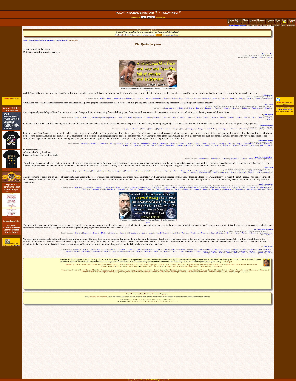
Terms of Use (291, 25)
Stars (260, 117)
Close (95, 233)
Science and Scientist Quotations (98, 296)
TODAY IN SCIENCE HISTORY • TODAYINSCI (148, 12)
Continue (88, 187)
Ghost (173, 187)
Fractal (190, 270)
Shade (243, 159)
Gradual (113, 233)
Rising (214, 117)
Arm (92, 249)
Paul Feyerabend (11, 206)
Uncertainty (250, 189)
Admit (84, 249)
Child (138, 98)
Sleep (235, 251)
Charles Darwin (112, 265)
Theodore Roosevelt (108, 266)
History (200, 129)
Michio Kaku (158, 266)
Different (156, 117)
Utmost (260, 189)
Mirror (268, 57)
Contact (291, 20)
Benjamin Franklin (193, 265)
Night (165, 251)
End (117, 187)
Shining (230, 117)
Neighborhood (108, 189)
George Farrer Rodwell (265, 140)
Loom (231, 171)
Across (76, 249)
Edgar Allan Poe (267, 54)
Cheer (131, 249)
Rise (205, 117)
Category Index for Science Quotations (41, 40)
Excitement (156, 98)
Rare (198, 117)
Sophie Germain (11, 195)
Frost (267, 249)
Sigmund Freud (229, 265)
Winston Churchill (206, 265)
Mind (252, 171)
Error (125, 187)
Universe (252, 233)
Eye (165, 98)
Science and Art (157, 272)
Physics (119, 272)
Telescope (239, 189)
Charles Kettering (205, 266)
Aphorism (103, 144)
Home (248, 25)
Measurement (264, 187)
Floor (196, 144)
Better (86, 171)
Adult (101, 98)
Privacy (284, 25)
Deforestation (105, 270)
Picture (215, 172)
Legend (136, 145)
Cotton (166, 249)
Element (157, 171)
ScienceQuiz (238, 21)
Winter (261, 253)
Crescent (139, 117)
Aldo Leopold (268, 105)
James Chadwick (11, 199)
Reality (189, 251)
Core (158, 249)
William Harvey (11, 201)
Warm (235, 253)
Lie (143, 233)
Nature (156, 251)
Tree (220, 253)
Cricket (148, 117)
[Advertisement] (148, 5)
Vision (249, 98)
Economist (139, 171)
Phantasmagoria (204, 172)
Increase (193, 187)
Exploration (155, 187)
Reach (232, 98)
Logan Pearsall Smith (266, 125)
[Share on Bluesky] (278, 101)
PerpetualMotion (270, 21)
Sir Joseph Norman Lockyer (263, 230)
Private (181, 251)
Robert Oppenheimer (191, 266)
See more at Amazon (11, 170)
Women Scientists (215, 272)
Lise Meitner (11, 210)
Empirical (109, 187)
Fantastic (227, 249)
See (232, 172)
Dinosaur (173, 270)
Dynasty (159, 129)
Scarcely (177, 189)
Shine (222, 117)
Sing (238, 117)
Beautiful (129, 98)
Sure (236, 233)
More (267, 171)
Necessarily (95, 189)
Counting (129, 117)
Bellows (118, 144)
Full (180, 98)
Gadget (226, 108)
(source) (148, 90)
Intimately (204, 187)
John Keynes (11, 204)
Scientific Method (216, 233)
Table (234, 145)
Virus (196, 272)
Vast (271, 233)
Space (205, 189)
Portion (188, 145)
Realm (158, 189)
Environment (182, 270)
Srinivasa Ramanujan (126, 265)
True (240, 98)
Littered (160, 145)
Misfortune (205, 98)
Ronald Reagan (134, 266)
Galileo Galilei (218, 265)
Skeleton (197, 145)
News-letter (277, 21)
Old (184, 172)
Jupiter (232, 270)
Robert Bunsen (241, 265)
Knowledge (222, 129)
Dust (189, 144)
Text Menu (255, 25)
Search (284, 20)
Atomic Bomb (79, 270)
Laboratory (125, 145)
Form (252, 249)
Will (268, 189)
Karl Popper (167, 266)
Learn (224, 159)
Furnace (204, 144)
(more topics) (245, 271)
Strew (214, 253)
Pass (131, 189)
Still (259, 251)
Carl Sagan (227, 262)
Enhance (217, 249)
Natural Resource (95, 272)
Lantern (223, 171)
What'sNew (245, 21)
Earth (197, 108)
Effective (103, 233)
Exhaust (144, 187)
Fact (174, 129)
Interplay (214, 171)
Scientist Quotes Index (11, 221)
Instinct (188, 98)
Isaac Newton (149, 35)
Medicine (85, 272)
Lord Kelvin (136, 35)
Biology (88, 270)
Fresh (173, 98)
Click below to (11, 225)
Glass (213, 144)
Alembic (93, 144)
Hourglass (267, 144)
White (243, 253)
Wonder (258, 98)
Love (246, 270)
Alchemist (84, 144)
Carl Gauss (11, 205)
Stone (216, 145)
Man (128, 251)
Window (252, 253)
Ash (111, 144)
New (223, 98)
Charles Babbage (11, 212)
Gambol (68, 251)
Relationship (256, 108)
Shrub (213, 251)
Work (267, 234)
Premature (243, 129)
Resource (167, 189)
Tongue (243, 145)
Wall (269, 145)
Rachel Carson (268, 95)
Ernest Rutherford (11, 197)
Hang (238, 144)
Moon (181, 117)
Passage (179, 145)
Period (233, 129)
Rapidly (140, 189)
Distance (98, 187)
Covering (182, 249)
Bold (93, 171)
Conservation (164, 270)
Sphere (207, 145)
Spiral (246, 117)
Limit (243, 187)
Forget (217, 108)
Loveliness (233, 159)
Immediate (182, 187)
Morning (147, 251)
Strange (225, 145)
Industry (234, 108)
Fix (182, 129)
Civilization (180, 108)
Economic (128, 171)
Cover (173, 249)
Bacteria (139, 270)
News (260, 25)
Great (229, 144)
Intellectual (210, 129)
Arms (98, 249)
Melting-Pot (169, 145)
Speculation (215, 189)
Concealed (148, 249)
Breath (253, 57)
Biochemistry (147, 270)
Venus (268, 119)
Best (76, 117)
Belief (134, 129)
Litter (152, 145)
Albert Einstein (122, 35)
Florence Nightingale (150, 265)
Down (200, 249)
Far (175, 171)
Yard (269, 253)
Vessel (261, 145)
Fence (236, 249)
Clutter (190, 108)
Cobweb (172, 144)
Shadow (196, 189)
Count (120, 117)
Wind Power (203, 272)
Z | (174, 299)
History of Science (214, 270)
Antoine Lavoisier (11, 209)
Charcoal (163, 144)
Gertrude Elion (11, 196)
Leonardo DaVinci (146, 266)
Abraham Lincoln (121, 266)
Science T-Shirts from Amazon (11, 109)
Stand (251, 251)
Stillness (267, 251)
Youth (231, 272)
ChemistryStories (261, 21)
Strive (228, 233)
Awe (108, 98)
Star (253, 117)
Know (212, 187)
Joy (261, 57)
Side (220, 251)
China (151, 129)
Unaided (242, 172)
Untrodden (263, 233)
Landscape (96, 251)
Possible (193, 233)
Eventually (135, 187)
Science (253, 129)
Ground (122, 233)
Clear (146, 98)
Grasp (198, 171)
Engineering (115, 270)
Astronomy (202, 159)
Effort (148, 171)
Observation (121, 189)
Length (106, 251)
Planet (184, 233)
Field (244, 249)
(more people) (218, 266)
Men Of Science (162, 233)
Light (173, 117)
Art (105, 249)
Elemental (208, 108)
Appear (76, 171)
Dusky (209, 249)
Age (126, 129)
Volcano (190, 272)
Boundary (78, 187)
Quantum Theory (137, 272)
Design (191, 249)
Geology (190, 129)
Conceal (138, 249)
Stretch (206, 253)
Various (252, 145)
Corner (111, 117)
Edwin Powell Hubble (266, 184)
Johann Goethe (178, 266)
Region (224, 172)
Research (147, 272)
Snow (243, 251)
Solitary (251, 159)
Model (138, 251)
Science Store (276, 25)
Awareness (168, 108)
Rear (198, 251)
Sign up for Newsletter (285, 109)
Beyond (85, 233)
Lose (195, 98)
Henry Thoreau (268, 246)
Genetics (197, 270)
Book (143, 129)
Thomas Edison (164, 265)
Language (214, 159)
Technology (175, 272)
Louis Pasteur (252, 265)
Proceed (203, 233)
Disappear (118, 171)
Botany (156, 270)
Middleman (245, 108)
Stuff (269, 129)
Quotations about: (67, 270)
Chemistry (95, 270)
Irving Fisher (269, 168)
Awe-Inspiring (118, 98)
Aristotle (173, 265)
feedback (17, 245)
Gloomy (221, 144)
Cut (109, 171)
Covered (181, 144)
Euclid (11, 214)
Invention (225, 270)
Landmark (235, 187)
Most (214, 98)
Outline (193, 172)
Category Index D (61, 40)
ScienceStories (253, 21)
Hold (205, 171)
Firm (182, 171)
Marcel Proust (11, 200)
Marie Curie (181, 265)
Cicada (103, 117)
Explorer (167, 171)
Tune (268, 117)
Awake (113, 249)
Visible (250, 172)
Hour (257, 144)
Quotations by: (70, 265)
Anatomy (123, 270)
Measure (252, 187)
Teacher (167, 272)
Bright (84, 117)
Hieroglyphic (248, 144)
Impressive (85, 251)
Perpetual (175, 233)
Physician (126, 272)
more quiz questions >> (171, 35)
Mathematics (241, 171)
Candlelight (94, 117)
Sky (227, 251)
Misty (260, 171)
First (165, 117)
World (267, 98)
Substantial (227, 189)
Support (267, 108)
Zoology (237, 272)
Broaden (122, 249)
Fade (165, 187)
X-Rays (225, 272)
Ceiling (154, 144)
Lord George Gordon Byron (264, 157)
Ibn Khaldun (11, 213)
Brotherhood (145, 144)
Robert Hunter (268, 114)
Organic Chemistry (108, 272)
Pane (173, 251)
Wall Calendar (267, 25)
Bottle (135, 144)
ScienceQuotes (231, 21)
